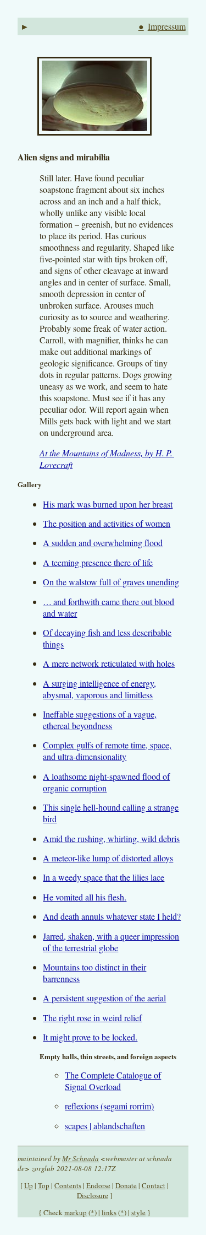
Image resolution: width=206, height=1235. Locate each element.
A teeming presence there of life (98, 562)
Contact (153, 1185)
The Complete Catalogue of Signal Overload (113, 1080)
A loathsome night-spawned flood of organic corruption (106, 782)
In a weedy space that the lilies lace (103, 877)
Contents (67, 1185)
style (138, 1212)
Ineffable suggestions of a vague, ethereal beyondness (100, 719)
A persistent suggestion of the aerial (104, 998)
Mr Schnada (80, 1158)
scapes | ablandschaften (105, 1125)
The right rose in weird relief (92, 1017)
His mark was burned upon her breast (107, 504)
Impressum (167, 26)
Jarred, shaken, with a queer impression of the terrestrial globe (111, 941)
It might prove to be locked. (90, 1037)
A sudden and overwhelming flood (103, 542)
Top (43, 1185)
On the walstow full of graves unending (111, 581)
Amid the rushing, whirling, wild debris (111, 838)
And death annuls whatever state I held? (112, 916)
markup (75, 1212)
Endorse (98, 1185)
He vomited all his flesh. (84, 897)
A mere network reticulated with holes (109, 663)
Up (28, 1185)
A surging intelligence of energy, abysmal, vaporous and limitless (99, 688)
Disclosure (92, 1195)
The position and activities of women (106, 523)
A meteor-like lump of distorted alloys (108, 858)
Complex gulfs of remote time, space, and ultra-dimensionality (107, 750)
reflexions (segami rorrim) (109, 1106)
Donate (126, 1185)
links (109, 1212)
